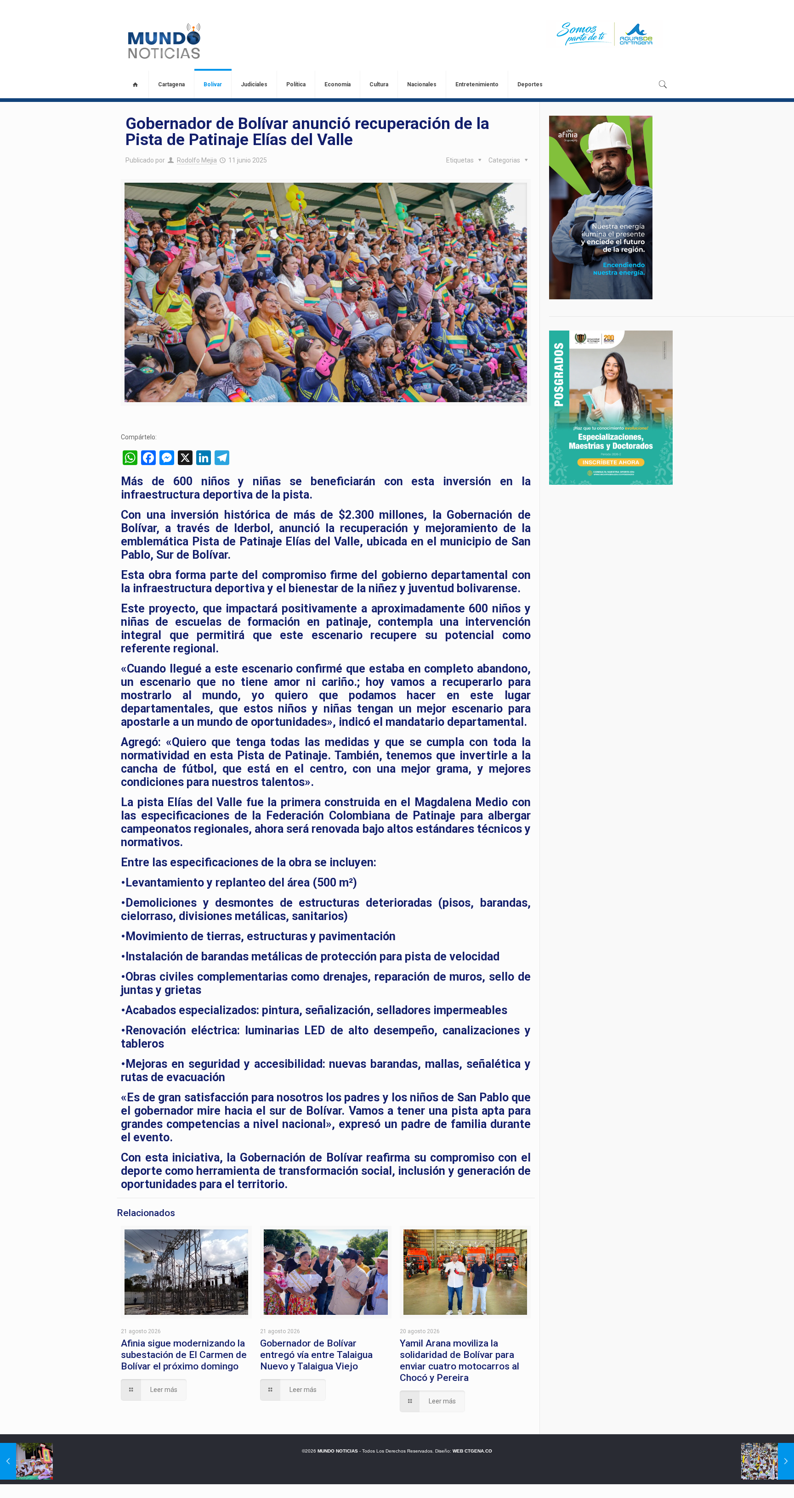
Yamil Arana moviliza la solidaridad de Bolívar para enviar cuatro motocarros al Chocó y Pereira (459, 1360)
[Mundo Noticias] (163, 41)
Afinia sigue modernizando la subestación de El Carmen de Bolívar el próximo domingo (184, 1355)
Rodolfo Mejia (197, 160)
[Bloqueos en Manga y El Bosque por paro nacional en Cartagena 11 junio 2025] (767, 1461)
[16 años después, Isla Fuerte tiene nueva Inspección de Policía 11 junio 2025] (26, 1461)
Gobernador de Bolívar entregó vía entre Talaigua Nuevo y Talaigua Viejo (316, 1355)
